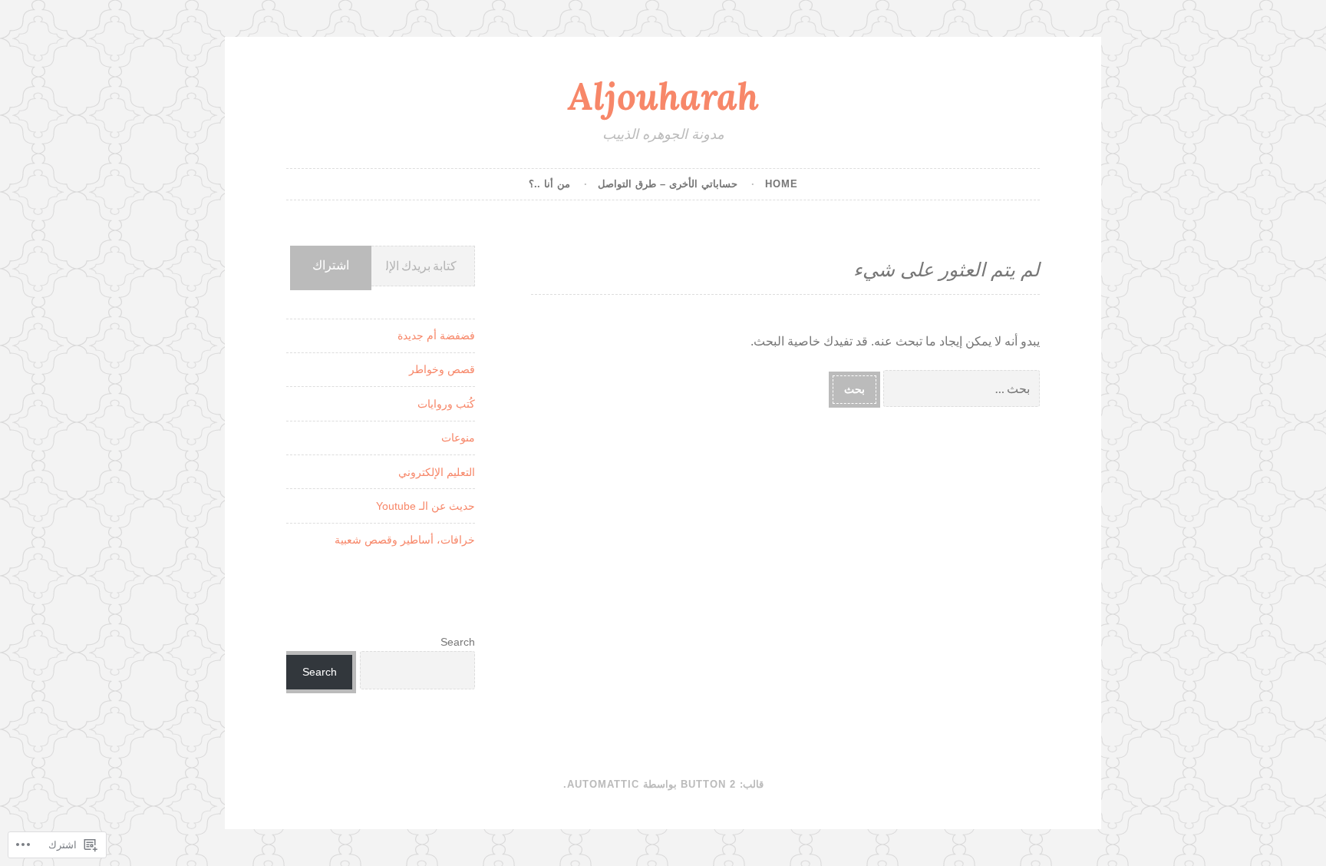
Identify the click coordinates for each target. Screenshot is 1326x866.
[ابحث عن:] (960, 388)
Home (781, 184)
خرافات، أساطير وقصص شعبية (405, 540)
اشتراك (330, 265)
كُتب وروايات (446, 404)
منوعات (458, 437)
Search (457, 642)
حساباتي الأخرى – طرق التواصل (667, 184)
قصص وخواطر (442, 369)
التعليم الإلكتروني (436, 472)
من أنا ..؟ (549, 184)
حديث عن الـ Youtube (425, 506)
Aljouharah (663, 96)
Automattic (603, 784)
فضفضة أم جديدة (436, 335)
